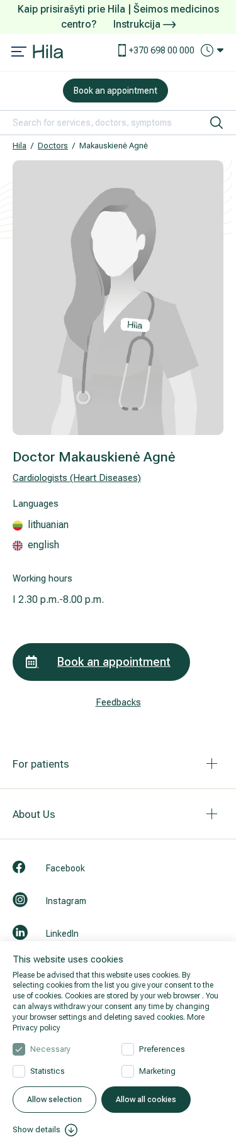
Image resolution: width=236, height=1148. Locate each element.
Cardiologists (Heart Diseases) (77, 477)
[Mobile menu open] (19, 53)
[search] (216, 122)
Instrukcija (138, 24)
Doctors (53, 145)
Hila (19, 145)
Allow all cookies (146, 1099)
